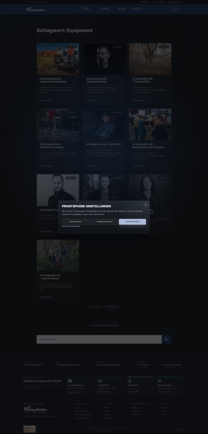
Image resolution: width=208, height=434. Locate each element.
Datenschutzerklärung (71, 226)
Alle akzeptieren (132, 221)
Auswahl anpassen (104, 221)
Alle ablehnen (75, 221)
